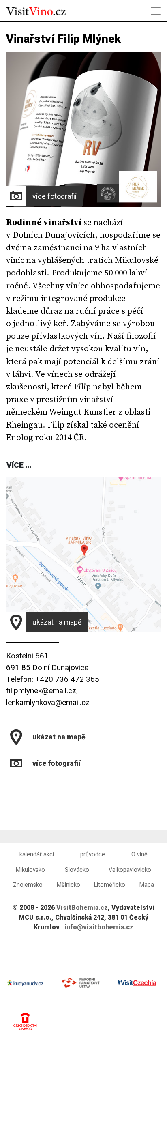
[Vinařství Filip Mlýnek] (7, 783)
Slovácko (77, 869)
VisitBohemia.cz (82, 907)
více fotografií (54, 196)
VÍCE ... (19, 465)
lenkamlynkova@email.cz (48, 702)
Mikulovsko (30, 869)
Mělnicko (68, 884)
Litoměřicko (109, 884)
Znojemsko (28, 884)
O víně (139, 854)
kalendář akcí (36, 854)
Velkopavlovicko (130, 869)
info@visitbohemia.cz (98, 927)
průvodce (92, 854)
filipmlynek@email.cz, (42, 690)
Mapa (146, 884)
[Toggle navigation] (155, 11)
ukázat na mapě (56, 622)
